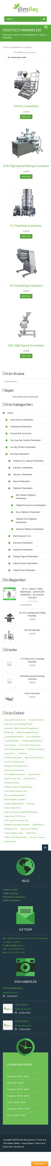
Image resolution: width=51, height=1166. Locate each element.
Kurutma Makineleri (23, 542)
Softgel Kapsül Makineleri (25, 556)
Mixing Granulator (11, 783)
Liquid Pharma (34, 774)
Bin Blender (9, 732)
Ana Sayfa (7, 35)
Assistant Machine (35, 720)
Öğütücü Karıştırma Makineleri (31, 505)
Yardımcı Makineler (22, 474)
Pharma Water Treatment (15, 799)
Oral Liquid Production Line (15, 791)
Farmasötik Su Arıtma (20, 433)
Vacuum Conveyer (37, 837)
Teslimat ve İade (10, 889)
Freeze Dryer (9, 753)
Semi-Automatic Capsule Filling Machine (20, 812)
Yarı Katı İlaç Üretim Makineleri (25, 440)
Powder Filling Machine (13, 804)
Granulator (22, 753)
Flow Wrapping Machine (14, 749)
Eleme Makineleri (21, 481)
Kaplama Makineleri (23, 549)
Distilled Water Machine (32, 741)
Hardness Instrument (13, 757)
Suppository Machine (29, 829)
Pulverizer (30, 804)
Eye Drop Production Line (30, 745)
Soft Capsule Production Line (16, 820)
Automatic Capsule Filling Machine (18, 724)
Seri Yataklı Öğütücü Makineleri (26, 497)
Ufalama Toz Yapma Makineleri (28, 460)
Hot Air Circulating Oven (14, 762)
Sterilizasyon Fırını (22, 535)
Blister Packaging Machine (27, 732)
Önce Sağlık (21, 1004)
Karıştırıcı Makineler (23, 467)
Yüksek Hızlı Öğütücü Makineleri (26, 520)
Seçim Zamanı (28, 1143)
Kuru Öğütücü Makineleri (28, 512)
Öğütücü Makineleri (22, 488)
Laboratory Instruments (14, 770)
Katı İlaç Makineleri (28, 35)
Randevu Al (19, 1146)
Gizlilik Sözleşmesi (10, 893)
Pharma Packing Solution (14, 795)
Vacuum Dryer (10, 841)
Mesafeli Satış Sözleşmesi (14, 897)
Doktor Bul (7, 1146)
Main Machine (29, 778)
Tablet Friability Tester (13, 833)
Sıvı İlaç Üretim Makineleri (23, 447)
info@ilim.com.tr (16, 945)
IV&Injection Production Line (16, 766)
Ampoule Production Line (14, 720)
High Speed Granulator (34, 757)
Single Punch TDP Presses (15, 816)
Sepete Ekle (26, 117)
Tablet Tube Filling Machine (15, 837)
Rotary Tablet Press (12, 808)
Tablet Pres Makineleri (24, 570)
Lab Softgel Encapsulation (15, 774)
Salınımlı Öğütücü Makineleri (30, 529)
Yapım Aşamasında (13, 988)
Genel (16, 35)
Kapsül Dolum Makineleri (25, 563)
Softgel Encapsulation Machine (16, 824)
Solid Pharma (37, 824)
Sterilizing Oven (10, 829)
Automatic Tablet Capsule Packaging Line (21, 728)
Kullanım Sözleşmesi (11, 900)
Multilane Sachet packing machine (18, 787)
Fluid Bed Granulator (35, 749)
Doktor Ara (40, 1143)
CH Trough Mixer (33, 736)
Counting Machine (11, 741)
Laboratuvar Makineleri (21, 419)
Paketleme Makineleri (21, 426)
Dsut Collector (10, 745)
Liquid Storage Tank (12, 778)
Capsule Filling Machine (14, 736)
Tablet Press (31, 833)
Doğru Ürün (21, 1021)
